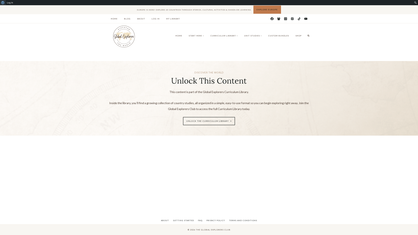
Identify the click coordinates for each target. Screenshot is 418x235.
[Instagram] (286, 19)
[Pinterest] (292, 19)
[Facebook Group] (279, 19)
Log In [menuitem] (10, 2)
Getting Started (183, 220)
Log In (156, 19)
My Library (173, 19)
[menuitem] (3, 2)
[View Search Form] (308, 36)
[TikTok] (299, 19)
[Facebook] (272, 19)
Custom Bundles (278, 36)
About (141, 19)
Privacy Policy (216, 220)
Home (114, 19)
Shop (299, 36)
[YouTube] (306, 19)
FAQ (200, 220)
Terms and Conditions (243, 220)
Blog (127, 19)
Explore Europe (267, 9)
